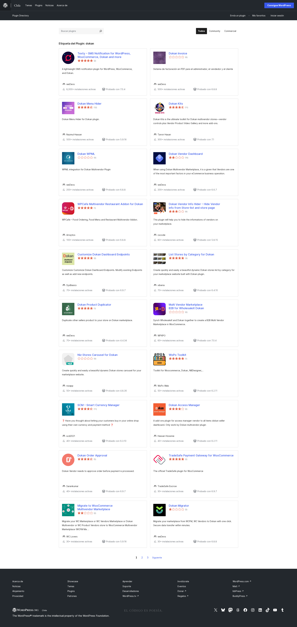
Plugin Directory (20, 15)
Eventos (182, 586)
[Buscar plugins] (101, 31)
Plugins (71, 591)
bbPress (238, 591)
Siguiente (157, 557)
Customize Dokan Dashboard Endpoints (103, 254)
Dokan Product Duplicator (94, 304)
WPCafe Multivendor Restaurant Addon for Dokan (110, 204)
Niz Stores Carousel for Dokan (97, 354)
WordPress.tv (131, 596)
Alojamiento (18, 591)
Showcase (72, 581)
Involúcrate (183, 581)
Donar (182, 591)
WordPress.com (242, 581)
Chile (44, 610)
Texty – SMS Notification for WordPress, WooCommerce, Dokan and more (104, 55)
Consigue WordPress (279, 5)
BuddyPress (240, 596)
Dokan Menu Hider (89, 103)
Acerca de (17, 581)
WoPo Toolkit (177, 354)
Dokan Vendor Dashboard (186, 153)
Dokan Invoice (178, 53)
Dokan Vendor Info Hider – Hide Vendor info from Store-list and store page (194, 205)
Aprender (127, 581)
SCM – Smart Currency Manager (98, 405)
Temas (70, 586)
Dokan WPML (86, 153)
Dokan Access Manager (184, 405)
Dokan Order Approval (92, 455)
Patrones (72, 596)
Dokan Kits (176, 103)
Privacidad (17, 596)
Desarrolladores (131, 591)
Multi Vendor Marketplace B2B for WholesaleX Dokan (186, 306)
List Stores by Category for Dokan (191, 254)
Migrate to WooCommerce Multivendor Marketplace (95, 507)
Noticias (16, 586)
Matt (236, 586)
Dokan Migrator (179, 505)
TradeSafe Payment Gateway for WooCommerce (201, 455)
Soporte (127, 586)
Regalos (183, 596)
